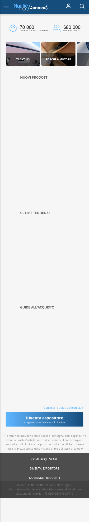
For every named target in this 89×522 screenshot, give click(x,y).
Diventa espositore (44, 468)
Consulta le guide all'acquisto (62, 407)
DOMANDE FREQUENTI (44, 478)
